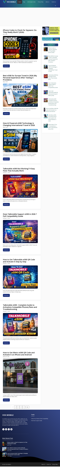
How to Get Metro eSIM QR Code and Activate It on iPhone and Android (52, 110)
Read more (6, 66)
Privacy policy (55, 464)
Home (19, 1)
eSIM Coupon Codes (31, 1)
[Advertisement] (30, 16)
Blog (24, 1)
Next (27, 407)
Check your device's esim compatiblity (39, 418)
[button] (55, 6)
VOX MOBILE (11, 2)
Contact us (54, 1)
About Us (43, 464)
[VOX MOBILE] (4, 2)
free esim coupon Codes (36, 420)
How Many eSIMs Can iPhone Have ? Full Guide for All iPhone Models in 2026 (52, 118)
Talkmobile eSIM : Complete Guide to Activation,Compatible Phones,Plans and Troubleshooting (53, 102)
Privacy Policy (40, 1)
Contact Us (49, 464)
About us (47, 1)
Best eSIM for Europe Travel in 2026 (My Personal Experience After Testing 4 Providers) (53, 59)
